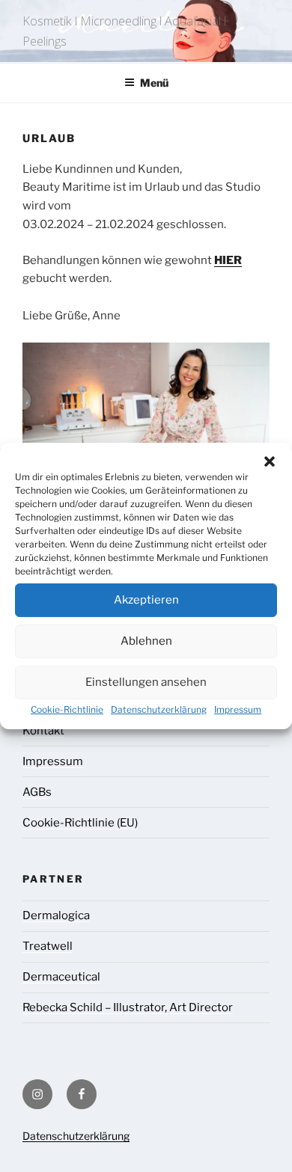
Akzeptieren (146, 600)
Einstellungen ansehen (146, 682)
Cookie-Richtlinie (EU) (80, 822)
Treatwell (47, 946)
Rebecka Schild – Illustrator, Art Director (127, 1007)
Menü (154, 82)
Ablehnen (146, 641)
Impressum (237, 709)
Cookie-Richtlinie (67, 709)
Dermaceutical (61, 977)
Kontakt (43, 730)
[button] (269, 461)
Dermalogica (56, 915)
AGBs (37, 792)
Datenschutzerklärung (159, 709)
